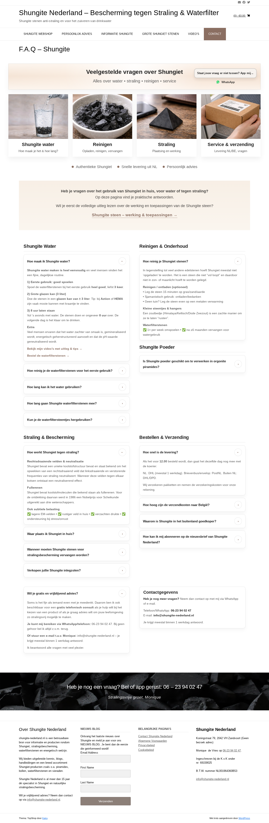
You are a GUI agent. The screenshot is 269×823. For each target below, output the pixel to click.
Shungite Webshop (38, 33)
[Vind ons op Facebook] (243, 2)
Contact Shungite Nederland (155, 736)
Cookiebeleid (146, 749)
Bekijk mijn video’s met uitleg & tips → (54, 348)
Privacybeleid (146, 745)
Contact (214, 33)
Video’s (193, 33)
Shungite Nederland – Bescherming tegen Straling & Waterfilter (119, 13)
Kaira (44, 818)
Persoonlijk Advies (77, 33)
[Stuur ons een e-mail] (238, 2)
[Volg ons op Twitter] (247, 2)
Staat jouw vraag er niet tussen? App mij (225, 73)
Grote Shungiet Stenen (160, 33)
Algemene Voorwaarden (152, 740)
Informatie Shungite (117, 33)
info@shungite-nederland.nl (43, 799)
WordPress (244, 818)
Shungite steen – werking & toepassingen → (134, 215)
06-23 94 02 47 (232, 750)
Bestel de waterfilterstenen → (48, 355)
